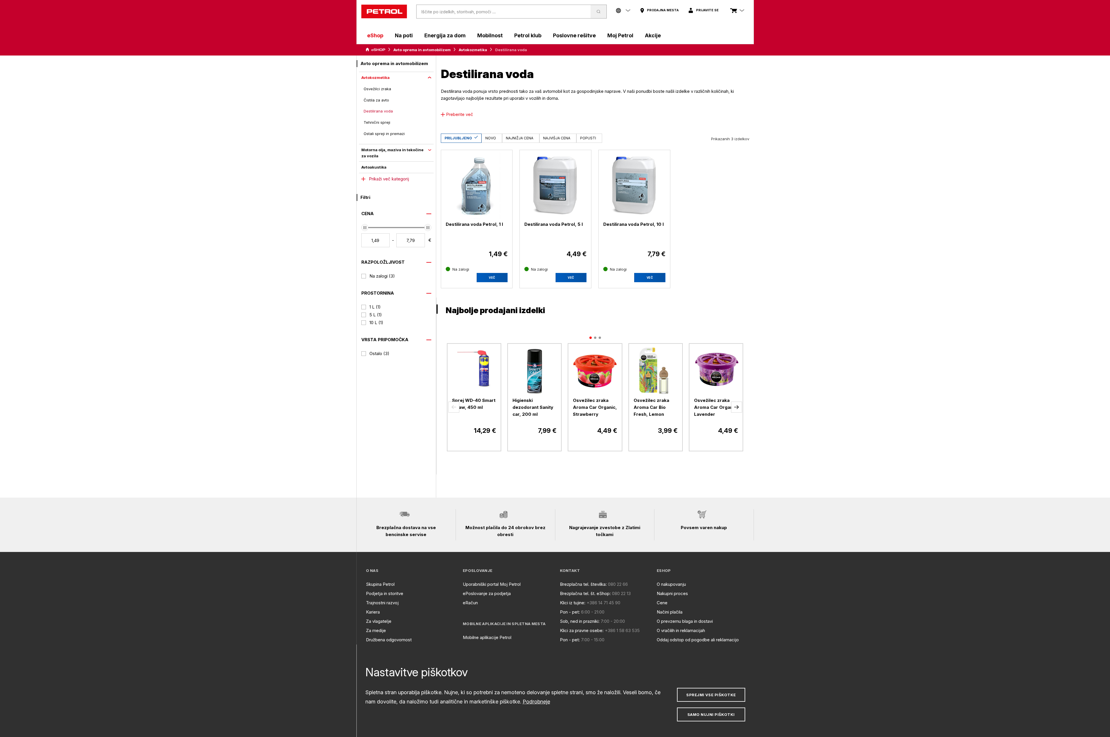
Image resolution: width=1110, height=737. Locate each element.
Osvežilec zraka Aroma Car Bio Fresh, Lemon (651, 407)
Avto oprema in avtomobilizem (422, 49)
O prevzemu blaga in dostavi (685, 621)
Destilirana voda (378, 111)
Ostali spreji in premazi (384, 133)
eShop (375, 35)
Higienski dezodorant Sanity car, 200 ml (533, 407)
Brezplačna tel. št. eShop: (585, 593)
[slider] (364, 227)
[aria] (375, 50)
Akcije (653, 35)
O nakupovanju (671, 584)
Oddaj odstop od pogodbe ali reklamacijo (698, 639)
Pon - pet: (570, 612)
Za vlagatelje (378, 621)
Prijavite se (707, 10)
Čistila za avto (376, 100)
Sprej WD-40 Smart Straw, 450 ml (473, 404)
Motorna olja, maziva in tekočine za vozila (392, 152)
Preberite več (459, 114)
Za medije (376, 630)
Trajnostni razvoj (382, 602)
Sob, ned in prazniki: (580, 621)
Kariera (373, 612)
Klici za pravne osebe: (582, 630)
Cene (662, 602)
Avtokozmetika (473, 49)
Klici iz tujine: (572, 602)
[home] (384, 12)
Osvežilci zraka (377, 88)
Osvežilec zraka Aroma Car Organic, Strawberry (595, 407)
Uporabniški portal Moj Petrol (492, 584)
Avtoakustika (373, 167)
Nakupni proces (672, 593)
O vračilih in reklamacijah (681, 630)
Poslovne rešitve (574, 35)
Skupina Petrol (380, 584)
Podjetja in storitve (384, 593)
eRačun (470, 602)
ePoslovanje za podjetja (487, 593)
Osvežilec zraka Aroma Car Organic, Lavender (716, 407)
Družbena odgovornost (389, 639)
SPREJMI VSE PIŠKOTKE (711, 694)
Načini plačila (669, 612)
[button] (453, 407)
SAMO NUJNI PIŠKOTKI (711, 714)
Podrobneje (536, 702)
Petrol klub (527, 35)
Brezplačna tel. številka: (583, 584)
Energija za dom (445, 35)
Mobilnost (490, 35)
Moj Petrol (620, 35)
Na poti (404, 35)
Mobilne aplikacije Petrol (487, 637)
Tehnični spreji (377, 122)
